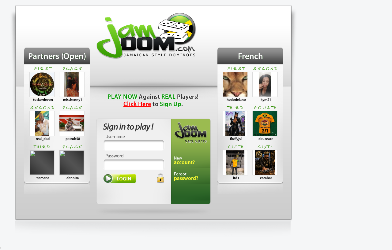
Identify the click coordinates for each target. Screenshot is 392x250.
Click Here (137, 104)
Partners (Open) (57, 57)
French (250, 57)
